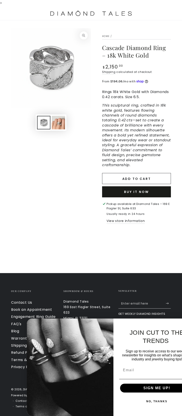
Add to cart (136, 179)
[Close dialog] (177, 323)
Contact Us (21, 302)
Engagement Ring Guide (33, 316)
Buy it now (136, 192)
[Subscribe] (168, 303)
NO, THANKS (138, 401)
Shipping (109, 72)
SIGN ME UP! (138, 388)
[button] (145, 13)
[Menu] (13, 13)
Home (105, 36)
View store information (126, 221)
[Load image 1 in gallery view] (43, 122)
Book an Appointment (31, 309)
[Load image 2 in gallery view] (58, 122)
